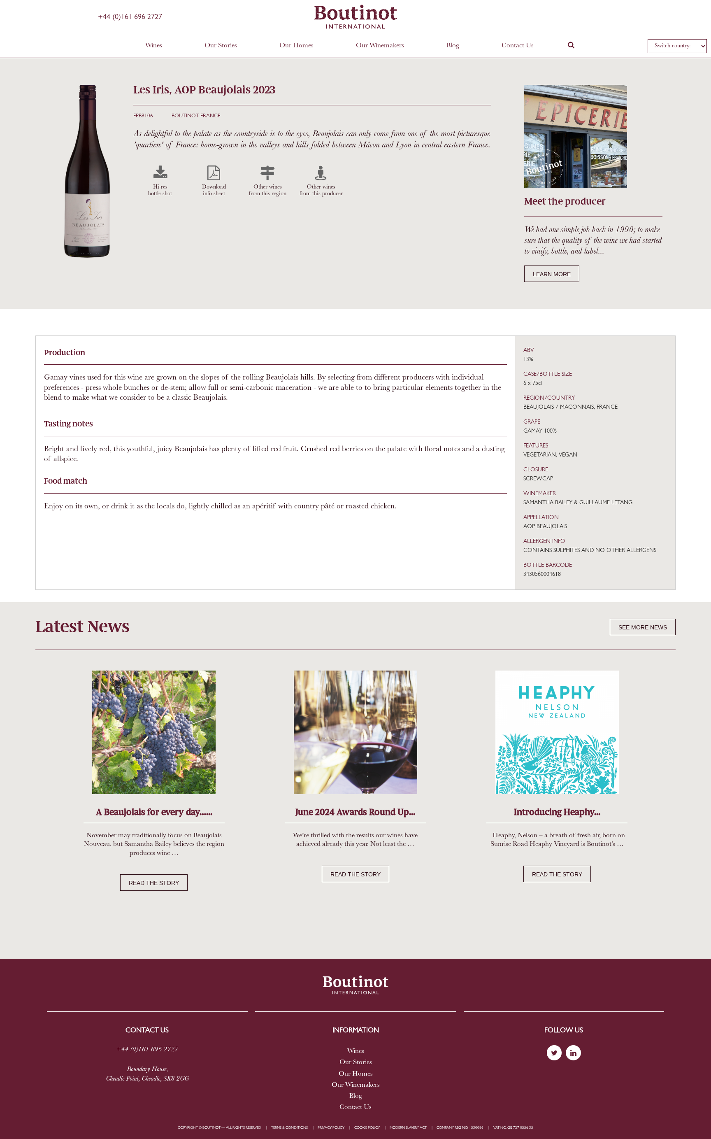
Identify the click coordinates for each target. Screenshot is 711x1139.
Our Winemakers (380, 45)
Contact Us (518, 45)
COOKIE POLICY (367, 1128)
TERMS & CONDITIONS (289, 1128)
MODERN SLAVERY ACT (408, 1128)
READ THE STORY (154, 883)
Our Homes (296, 45)
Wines (153, 45)
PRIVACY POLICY (331, 1128)
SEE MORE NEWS (642, 627)
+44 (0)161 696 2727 (130, 17)
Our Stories (220, 45)
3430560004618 (542, 574)
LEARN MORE (552, 274)
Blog (452, 45)
